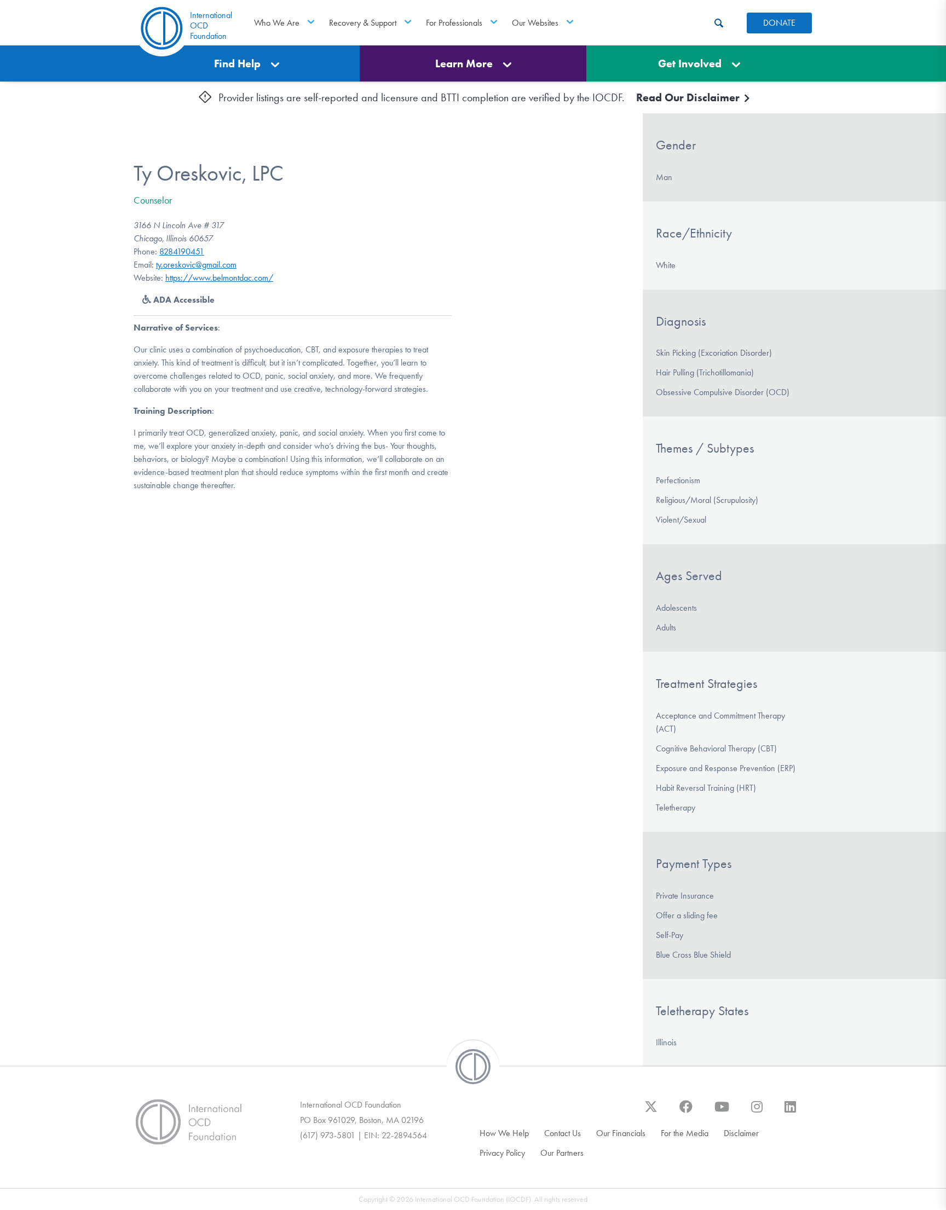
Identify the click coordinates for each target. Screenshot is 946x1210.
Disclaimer (741, 1133)
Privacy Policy (502, 1153)
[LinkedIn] (790, 1112)
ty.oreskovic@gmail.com (196, 264)
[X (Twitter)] (650, 1112)
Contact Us (562, 1133)
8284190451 (181, 251)
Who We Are (276, 23)
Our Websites (535, 23)
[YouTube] (722, 1112)
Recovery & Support (362, 23)
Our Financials (620, 1133)
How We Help (504, 1133)
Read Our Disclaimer (689, 97)
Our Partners (562, 1153)
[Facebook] (686, 1112)
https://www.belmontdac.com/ (219, 278)
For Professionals (454, 23)
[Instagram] (756, 1112)
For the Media (684, 1133)
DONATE (779, 23)
